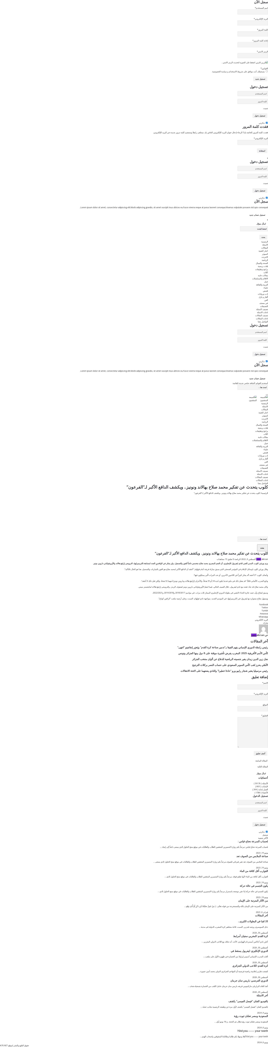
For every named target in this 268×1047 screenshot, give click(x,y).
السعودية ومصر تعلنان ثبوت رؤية (251, 1016)
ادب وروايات (263, 294)
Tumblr (265, 610)
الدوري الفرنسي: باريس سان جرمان (249, 980)
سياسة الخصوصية (219, 71)
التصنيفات (264, 306)
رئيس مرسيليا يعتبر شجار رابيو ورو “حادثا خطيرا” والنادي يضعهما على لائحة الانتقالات (224, 670)
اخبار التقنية (263, 250)
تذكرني (262, 123)
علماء (266, 287)
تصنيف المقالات (261, 315)
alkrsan (265, 559)
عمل (266, 281)
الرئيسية (264, 241)
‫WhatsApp (263, 616)
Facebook (263, 604)
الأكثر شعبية (263, 838)
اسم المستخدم (261, 8)
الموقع (265, 704)
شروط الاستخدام (235, 71)
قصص (265, 290)
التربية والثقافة (262, 284)
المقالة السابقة (261, 760)
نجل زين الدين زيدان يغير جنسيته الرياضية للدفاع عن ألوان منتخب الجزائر (230, 659)
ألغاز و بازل (263, 297)
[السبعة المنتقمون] (257, 398)
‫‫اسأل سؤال (261, 773)
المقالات (264, 247)
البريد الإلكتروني (261, 18)
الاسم (265, 683)
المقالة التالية (262, 766)
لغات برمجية (263, 266)
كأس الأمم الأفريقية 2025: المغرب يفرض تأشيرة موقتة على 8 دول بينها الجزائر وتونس (223, 653)
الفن (266, 300)
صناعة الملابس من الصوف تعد (252, 856)
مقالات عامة (263, 275)
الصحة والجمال (262, 263)
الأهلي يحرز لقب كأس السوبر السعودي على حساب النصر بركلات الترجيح (230, 665)
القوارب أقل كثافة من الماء (254, 871)
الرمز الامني (262, 51)
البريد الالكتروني (261, 619)
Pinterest (264, 613)
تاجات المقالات (262, 318)
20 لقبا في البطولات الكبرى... (253, 921)
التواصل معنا (263, 321)
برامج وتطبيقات (261, 269)
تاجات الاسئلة (262, 312)
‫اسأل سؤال (261, 223)
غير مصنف (263, 303)
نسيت (265, 108)
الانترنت (265, 257)
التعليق (264, 715)
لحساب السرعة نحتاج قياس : (253, 841)
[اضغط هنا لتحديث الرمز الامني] (262, 62)
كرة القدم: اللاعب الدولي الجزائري (250, 965)
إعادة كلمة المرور (260, 40)
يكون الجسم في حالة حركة (254, 885)
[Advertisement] (134, 515)
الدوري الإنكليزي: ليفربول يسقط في (249, 951)
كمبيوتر (265, 254)
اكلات (266, 272)
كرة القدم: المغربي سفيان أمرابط (250, 936)
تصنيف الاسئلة (262, 309)
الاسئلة (265, 244)
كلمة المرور (262, 29)
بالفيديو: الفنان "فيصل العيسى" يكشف (248, 1001)
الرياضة (265, 260)
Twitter (265, 607)
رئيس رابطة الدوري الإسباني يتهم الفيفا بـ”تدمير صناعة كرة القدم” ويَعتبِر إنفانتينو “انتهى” (222, 647)
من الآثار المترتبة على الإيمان (253, 900)
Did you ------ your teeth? (252, 1030)
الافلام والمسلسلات (260, 278)
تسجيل (265, 835)
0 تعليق (231, 559)
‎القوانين (264, 68)
